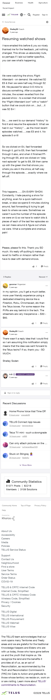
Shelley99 (14, 29)
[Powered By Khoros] (25, 518)
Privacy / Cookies (11, 602)
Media (4, 542)
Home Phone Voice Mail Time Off (27, 411)
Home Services (10, 22)
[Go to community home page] (13, 15)
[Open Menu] (47, 22)
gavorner (13, 284)
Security (5, 605)
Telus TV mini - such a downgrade (28, 432)
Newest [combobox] (43, 277)
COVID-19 (7, 581)
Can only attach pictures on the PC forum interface (28, 443)
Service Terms (9, 574)
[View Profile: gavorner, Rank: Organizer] (5, 285)
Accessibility (8, 534)
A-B (10, 374)
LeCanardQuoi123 (30, 447)
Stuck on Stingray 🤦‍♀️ (21, 453)
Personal (6, 3)
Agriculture (43, 3)
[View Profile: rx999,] (5, 434)
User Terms (7, 570)
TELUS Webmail (10, 622)
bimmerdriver (27, 425)
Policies (5, 545)
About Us (6, 531)
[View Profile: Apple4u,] (5, 455)
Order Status (8, 577)
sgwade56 (25, 415)
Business (19, 3)
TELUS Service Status (13, 549)
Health (30, 3)
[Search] (29, 14)
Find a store (7, 566)
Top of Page (26, 505)
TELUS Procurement (12, 619)
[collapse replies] (25, 282)
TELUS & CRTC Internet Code (18, 587)
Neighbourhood (10, 562)
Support (5, 555)
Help (4, 510)
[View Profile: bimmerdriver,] (5, 423)
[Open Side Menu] (3, 15)
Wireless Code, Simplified (15, 598)
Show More (27, 465)
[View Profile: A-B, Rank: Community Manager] (5, 375)
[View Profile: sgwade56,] (5, 413)
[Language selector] (23, 14)
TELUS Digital (9, 611)
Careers (5, 538)
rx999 (24, 436)
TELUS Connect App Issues (24, 422)
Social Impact (8, 8)
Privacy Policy (40, 505)
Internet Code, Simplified (15, 591)
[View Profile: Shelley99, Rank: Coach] (5, 30)
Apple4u (25, 457)
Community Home (9, 505)
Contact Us (7, 559)
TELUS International (12, 615)
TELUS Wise (8, 626)
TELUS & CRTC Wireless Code (18, 594)
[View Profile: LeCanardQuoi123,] (5, 445)
